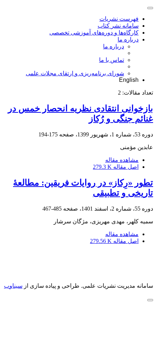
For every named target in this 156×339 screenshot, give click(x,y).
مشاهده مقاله (122, 160)
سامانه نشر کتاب (118, 26)
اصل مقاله (116, 167)
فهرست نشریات (119, 19)
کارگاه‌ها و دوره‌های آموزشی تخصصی (94, 32)
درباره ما (128, 39)
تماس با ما (111, 60)
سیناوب (13, 286)
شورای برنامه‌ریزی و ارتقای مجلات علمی (75, 73)
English (129, 80)
